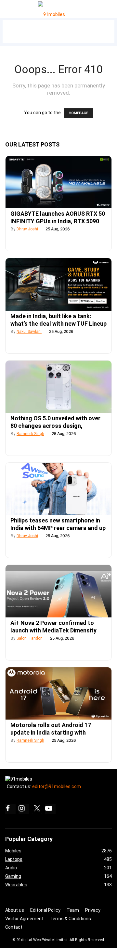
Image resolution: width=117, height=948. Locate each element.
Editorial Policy (45, 910)
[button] (12, 7)
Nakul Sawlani (29, 331)
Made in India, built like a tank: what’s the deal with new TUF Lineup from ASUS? (58, 323)
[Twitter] (37, 809)
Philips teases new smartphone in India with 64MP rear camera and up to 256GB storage (58, 528)
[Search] (110, 7)
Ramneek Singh (30, 433)
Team (73, 910)
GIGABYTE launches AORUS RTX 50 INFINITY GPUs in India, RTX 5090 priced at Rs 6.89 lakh (57, 221)
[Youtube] (50, 809)
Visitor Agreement (24, 918)
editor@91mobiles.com (56, 786)
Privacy (92, 910)
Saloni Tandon (30, 638)
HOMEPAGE (78, 113)
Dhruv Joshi (27, 229)
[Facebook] (10, 809)
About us (14, 910)
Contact (13, 927)
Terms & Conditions (70, 918)
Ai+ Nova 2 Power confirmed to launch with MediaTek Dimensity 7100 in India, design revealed (53, 630)
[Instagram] (24, 809)
